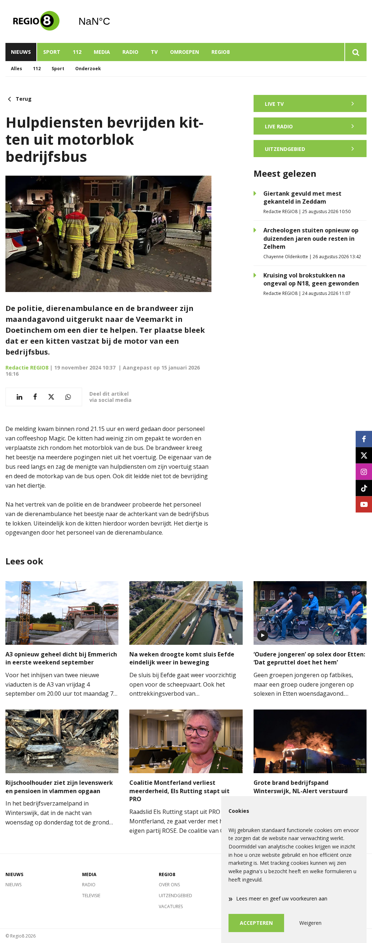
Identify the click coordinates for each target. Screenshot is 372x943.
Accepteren (256, 922)
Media (102, 51)
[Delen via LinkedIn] (19, 397)
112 (77, 51)
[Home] (36, 21)
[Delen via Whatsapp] (68, 397)
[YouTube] (364, 504)
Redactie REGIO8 (26, 367)
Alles (16, 68)
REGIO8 (220, 51)
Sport (51, 51)
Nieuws (21, 51)
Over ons (169, 885)
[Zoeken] (355, 52)
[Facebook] (364, 439)
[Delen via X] (51, 397)
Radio (130, 51)
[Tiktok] (364, 488)
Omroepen (184, 51)
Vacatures (171, 906)
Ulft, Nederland (113, 21)
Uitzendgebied (175, 895)
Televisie (91, 895)
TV (154, 51)
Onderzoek (88, 68)
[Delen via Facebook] (35, 397)
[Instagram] (364, 471)
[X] (364, 455)
